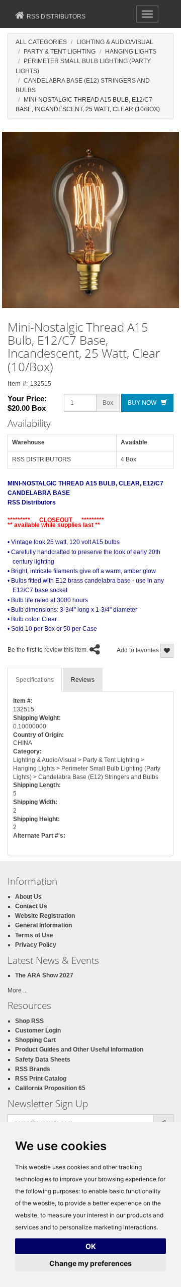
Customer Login (38, 1030)
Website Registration (45, 915)
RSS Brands (32, 1069)
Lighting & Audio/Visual (114, 42)
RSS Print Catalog (40, 1078)
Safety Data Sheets (42, 1059)
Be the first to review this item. (48, 649)
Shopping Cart (35, 1040)
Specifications (35, 679)
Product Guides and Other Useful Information (79, 1049)
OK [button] (90, 1246)
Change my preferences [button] (90, 1263)
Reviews (83, 679)
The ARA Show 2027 (44, 975)
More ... (18, 990)
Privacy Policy (35, 944)
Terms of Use (34, 935)
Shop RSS (29, 1020)
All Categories (41, 42)
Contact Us (31, 906)
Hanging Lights (130, 51)
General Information (43, 925)
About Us (28, 896)
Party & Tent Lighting (60, 51)
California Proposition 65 (50, 1088)
